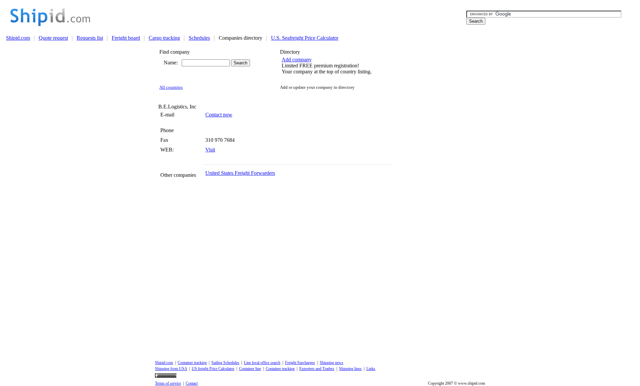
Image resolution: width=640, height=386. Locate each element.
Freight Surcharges (300, 362)
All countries (171, 87)
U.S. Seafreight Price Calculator (304, 38)
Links (370, 368)
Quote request (53, 38)
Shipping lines (350, 368)
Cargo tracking (164, 38)
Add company (297, 59)
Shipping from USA (171, 368)
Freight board (126, 38)
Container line (250, 368)
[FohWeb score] (165, 376)
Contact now (218, 114)
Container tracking (192, 362)
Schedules (199, 38)
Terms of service (168, 383)
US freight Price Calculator (213, 368)
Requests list (90, 38)
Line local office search (262, 362)
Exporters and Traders (316, 368)
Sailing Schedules (225, 362)
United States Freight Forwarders (240, 173)
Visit (210, 149)
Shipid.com (18, 38)
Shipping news (331, 362)
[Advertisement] (285, 17)
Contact (192, 383)
